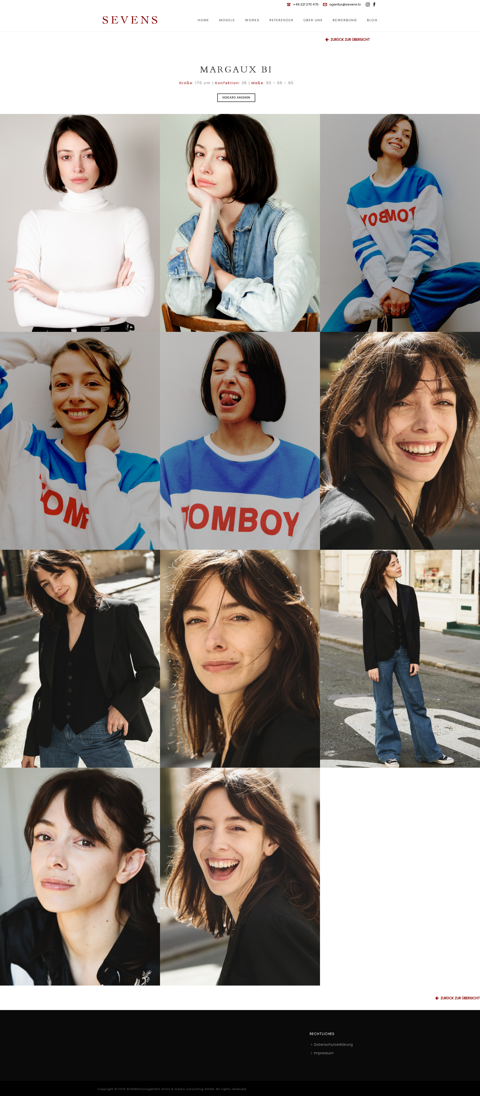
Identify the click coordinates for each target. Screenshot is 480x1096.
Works (252, 20)
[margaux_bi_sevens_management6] (80, 877)
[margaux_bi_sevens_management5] (240, 223)
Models (227, 20)
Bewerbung (345, 20)
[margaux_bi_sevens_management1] (240, 441)
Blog (372, 20)
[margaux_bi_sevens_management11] (400, 441)
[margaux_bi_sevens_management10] (240, 659)
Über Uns (313, 20)
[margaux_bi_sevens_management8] (400, 659)
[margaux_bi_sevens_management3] (80, 441)
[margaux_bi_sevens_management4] (80, 223)
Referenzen (282, 20)
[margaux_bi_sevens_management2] (400, 223)
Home (203, 20)
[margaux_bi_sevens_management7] (240, 877)
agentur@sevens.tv (345, 4)
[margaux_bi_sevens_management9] (80, 659)
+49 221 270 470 (305, 4)
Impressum (324, 1053)
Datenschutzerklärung (333, 1044)
